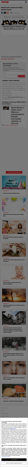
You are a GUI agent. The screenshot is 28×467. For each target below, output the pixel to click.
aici (15, 437)
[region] (14, 442)
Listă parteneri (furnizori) (5, 456)
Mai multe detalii (13, 428)
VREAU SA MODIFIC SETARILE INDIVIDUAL (14, 463)
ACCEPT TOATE (14, 459)
